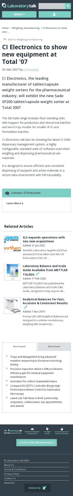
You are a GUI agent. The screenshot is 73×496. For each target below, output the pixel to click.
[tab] (19, 346)
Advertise (9, 482)
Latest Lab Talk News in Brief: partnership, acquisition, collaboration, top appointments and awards (36, 402)
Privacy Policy (11, 473)
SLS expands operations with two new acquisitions (44, 239)
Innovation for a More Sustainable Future (33, 381)
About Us (9, 464)
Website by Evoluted (37, 488)
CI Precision (31, 69)
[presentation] (19, 346)
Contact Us (10, 478)
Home (5, 27)
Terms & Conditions (15, 469)
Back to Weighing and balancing (25, 39)
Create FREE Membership (35, 442)
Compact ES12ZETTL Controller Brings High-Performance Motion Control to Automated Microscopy (35, 389)
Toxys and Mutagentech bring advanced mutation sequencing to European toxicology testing (36, 360)
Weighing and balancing (26, 27)
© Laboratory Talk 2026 (16, 460)
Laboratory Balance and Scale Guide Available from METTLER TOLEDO (45, 270)
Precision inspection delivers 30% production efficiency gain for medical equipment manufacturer (36, 372)
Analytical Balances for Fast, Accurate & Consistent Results (45, 301)
